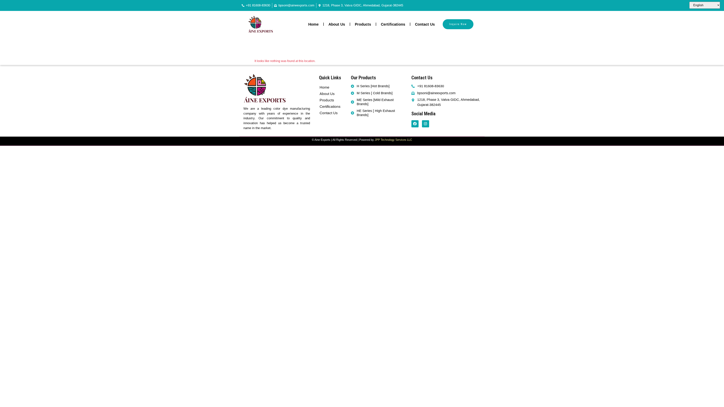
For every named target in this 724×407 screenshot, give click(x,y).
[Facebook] (415, 123)
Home (313, 24)
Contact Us (425, 24)
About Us (336, 24)
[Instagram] (425, 123)
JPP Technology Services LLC (393, 139)
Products (363, 24)
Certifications (393, 24)
